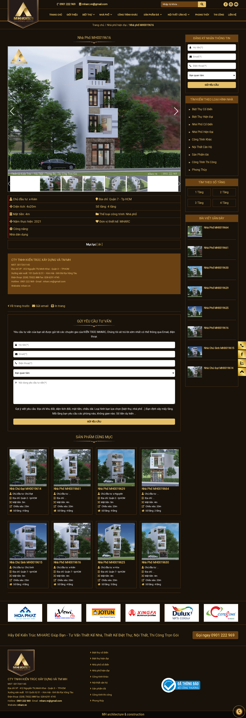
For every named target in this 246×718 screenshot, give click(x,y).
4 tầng (224, 203)
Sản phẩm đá (200, 154)
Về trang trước (19, 306)
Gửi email (42, 306)
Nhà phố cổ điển (202, 124)
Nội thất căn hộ (202, 147)
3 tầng (199, 203)
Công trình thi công (204, 162)
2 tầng (224, 192)
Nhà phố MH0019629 (111, 488)
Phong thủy (202, 14)
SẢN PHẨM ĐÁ (151, 14)
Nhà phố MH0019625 (111, 562)
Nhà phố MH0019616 (67, 562)
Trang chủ (55, 14)
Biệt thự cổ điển (202, 109)
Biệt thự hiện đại (202, 116)
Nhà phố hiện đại (117, 25)
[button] (176, 111)
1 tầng (199, 192)
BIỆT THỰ (87, 14)
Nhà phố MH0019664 (155, 488)
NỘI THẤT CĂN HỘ (177, 14)
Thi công (219, 14)
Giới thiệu (72, 14)
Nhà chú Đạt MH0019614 (25, 488)
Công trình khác (128, 14)
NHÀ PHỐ (104, 14)
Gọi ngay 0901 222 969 (215, 635)
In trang (59, 306)
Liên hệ (232, 14)
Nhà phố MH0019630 (155, 562)
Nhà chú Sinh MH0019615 (26, 562)
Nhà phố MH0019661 (67, 488)
